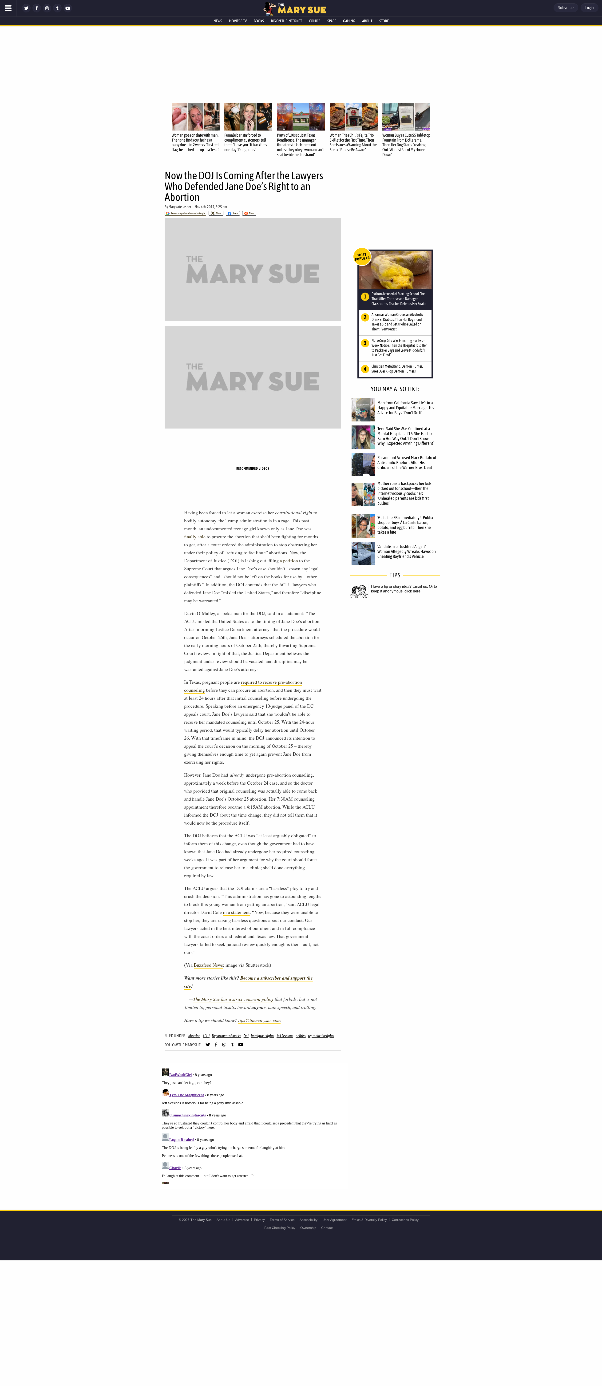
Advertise (242, 1220)
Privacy (259, 1220)
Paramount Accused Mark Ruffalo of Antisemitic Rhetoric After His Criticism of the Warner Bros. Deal (406, 462)
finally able (195, 536)
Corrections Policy (405, 1220)
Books (259, 21)
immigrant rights (262, 1036)
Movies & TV (238, 21)
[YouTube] (67, 11)
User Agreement (334, 1220)
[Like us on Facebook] (36, 11)
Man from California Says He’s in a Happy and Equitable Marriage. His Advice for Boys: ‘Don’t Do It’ (405, 407)
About (367, 21)
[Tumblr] (57, 11)
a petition (289, 560)
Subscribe (566, 7)
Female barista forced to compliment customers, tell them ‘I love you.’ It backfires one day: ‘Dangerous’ (245, 142)
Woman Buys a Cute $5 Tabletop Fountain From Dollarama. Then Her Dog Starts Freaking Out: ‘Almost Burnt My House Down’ (406, 145)
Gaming (349, 21)
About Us (223, 1220)
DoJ (246, 1036)
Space (331, 21)
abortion (194, 1036)
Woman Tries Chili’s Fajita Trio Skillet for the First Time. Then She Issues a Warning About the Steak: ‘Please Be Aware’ (353, 142)
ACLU (206, 1036)
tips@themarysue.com (259, 1020)
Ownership (308, 1228)
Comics (314, 21)
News (218, 21)
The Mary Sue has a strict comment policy (233, 999)
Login (589, 7)
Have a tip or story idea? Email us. (399, 586)
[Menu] (8, 8)
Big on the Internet (286, 21)
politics (301, 1036)
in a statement (236, 912)
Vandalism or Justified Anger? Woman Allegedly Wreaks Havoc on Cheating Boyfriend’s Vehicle (406, 551)
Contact (327, 1228)
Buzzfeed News (208, 965)
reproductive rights (321, 1036)
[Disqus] (254, 1125)
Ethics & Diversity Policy (369, 1220)
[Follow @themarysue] (26, 11)
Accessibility (308, 1220)
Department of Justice (226, 1036)
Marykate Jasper (180, 207)
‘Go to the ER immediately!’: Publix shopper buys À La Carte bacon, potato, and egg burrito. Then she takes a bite (405, 525)
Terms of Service (282, 1220)
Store (384, 21)
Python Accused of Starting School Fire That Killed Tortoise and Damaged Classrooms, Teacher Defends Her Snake (399, 299)
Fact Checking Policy (279, 1228)
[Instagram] (47, 11)
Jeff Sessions (285, 1036)
